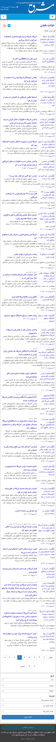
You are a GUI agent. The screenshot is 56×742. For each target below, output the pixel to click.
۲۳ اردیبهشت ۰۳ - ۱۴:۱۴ (47, 208)
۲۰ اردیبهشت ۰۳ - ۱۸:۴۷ (47, 268)
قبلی (50, 657)
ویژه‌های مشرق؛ (32, 610)
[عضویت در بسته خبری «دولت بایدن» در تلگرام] (9, 26)
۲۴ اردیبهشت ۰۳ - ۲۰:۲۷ (47, 156)
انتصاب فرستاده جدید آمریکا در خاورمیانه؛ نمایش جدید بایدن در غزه (20, 490)
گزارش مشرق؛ (33, 418)
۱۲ (29, 666)
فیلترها (51, 696)
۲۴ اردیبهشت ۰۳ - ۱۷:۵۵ (29, 168)
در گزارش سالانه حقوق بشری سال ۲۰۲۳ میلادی (23, 524)
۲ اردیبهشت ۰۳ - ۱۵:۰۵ (30, 575)
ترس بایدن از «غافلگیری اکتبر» (25, 58)
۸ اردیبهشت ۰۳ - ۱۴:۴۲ (48, 461)
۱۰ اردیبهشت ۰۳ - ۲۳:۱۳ (47, 414)
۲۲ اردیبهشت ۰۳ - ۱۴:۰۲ (47, 229)
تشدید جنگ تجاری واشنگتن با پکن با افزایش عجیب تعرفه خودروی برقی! (20, 216)
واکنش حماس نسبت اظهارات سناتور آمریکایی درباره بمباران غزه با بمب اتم (19, 163)
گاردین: (35, 348)
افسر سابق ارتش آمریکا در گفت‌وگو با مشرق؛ (24, 582)
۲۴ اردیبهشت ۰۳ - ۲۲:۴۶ (47, 114)
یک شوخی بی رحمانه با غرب (26, 510)
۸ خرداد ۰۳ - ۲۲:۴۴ (49, 53)
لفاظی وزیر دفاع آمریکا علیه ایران (24, 297)
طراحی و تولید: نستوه (28, 738)
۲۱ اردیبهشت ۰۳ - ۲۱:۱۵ (48, 249)
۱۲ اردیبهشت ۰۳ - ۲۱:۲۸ (47, 344)
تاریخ (52, 676)
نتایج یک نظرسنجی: (31, 272)
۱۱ (34, 666)
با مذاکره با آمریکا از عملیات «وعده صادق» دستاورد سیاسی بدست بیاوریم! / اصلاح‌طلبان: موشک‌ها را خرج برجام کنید (19, 616)
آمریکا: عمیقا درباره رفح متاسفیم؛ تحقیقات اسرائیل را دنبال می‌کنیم (20, 38)
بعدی (23, 666)
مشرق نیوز (35, 6)
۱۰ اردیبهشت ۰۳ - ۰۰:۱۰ (48, 441)
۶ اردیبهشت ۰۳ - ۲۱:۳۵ (48, 483)
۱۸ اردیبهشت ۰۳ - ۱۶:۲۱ (30, 319)
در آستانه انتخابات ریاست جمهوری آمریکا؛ (25, 212)
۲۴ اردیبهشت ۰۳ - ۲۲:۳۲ (47, 136)
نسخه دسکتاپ (28, 727)
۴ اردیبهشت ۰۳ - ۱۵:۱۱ (30, 514)
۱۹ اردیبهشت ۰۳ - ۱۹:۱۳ (48, 310)
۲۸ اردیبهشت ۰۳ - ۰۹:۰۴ (47, 92)
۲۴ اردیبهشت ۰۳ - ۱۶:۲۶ (47, 187)
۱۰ (4, 657)
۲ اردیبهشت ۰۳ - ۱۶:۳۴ (48, 563)
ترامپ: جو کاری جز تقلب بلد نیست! (23, 176)
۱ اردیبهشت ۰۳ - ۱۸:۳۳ (48, 650)
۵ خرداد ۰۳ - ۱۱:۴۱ (49, 72)
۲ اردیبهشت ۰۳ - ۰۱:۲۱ (48, 606)
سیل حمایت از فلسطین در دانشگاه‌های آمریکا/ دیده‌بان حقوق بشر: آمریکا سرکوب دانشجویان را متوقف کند (19, 424)
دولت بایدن (47, 25)
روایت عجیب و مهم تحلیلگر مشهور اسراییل (20, 315)
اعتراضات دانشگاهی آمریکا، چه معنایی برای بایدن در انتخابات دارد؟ (20, 352)
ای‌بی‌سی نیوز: (33, 191)
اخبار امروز (28, 717)
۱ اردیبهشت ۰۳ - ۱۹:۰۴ (48, 628)
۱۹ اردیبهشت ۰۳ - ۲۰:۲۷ (47, 291)
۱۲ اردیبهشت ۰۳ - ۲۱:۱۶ (48, 368)
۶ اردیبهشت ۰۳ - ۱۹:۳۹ (48, 505)
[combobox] (28, 680)
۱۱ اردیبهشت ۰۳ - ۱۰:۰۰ (48, 390)
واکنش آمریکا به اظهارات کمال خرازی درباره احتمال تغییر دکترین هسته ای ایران (20, 121)
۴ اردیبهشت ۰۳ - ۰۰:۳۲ (48, 543)
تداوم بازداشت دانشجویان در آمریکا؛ (26, 394)
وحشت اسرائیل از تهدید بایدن (25, 254)
